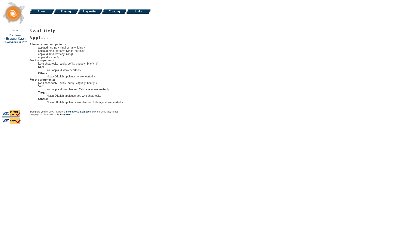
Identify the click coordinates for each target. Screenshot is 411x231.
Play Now (15, 35)
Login (15, 30)
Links (138, 11)
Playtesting (90, 11)
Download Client (16, 42)
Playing (66, 11)
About (42, 11)
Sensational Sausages (78, 111)
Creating (114, 11)
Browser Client (16, 38)
